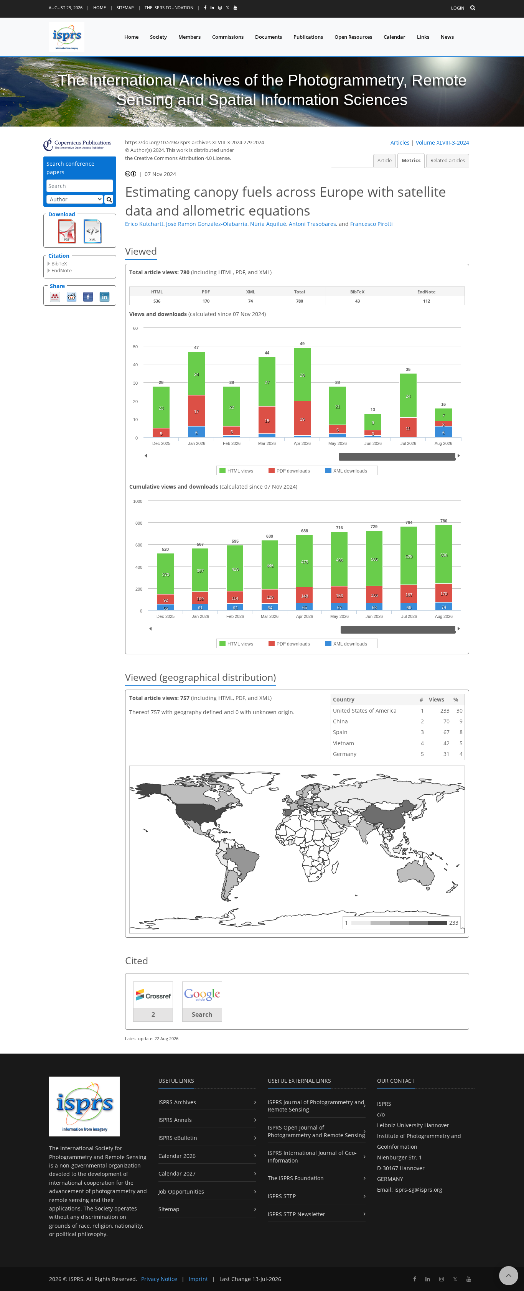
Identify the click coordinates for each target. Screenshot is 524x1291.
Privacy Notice (159, 1279)
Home (99, 7)
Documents (268, 36)
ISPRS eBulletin (177, 1137)
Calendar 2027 (177, 1173)
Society (158, 36)
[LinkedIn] (104, 296)
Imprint (198, 1279)
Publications (308, 36)
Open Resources (353, 36)
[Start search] (108, 199)
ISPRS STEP (282, 1196)
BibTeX (59, 263)
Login (457, 8)
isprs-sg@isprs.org (418, 1189)
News (447, 36)
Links (423, 36)
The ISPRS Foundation (169, 7)
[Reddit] (71, 296)
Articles (400, 142)
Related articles (447, 160)
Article (384, 160)
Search (202, 1014)
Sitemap (125, 7)
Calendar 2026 (177, 1155)
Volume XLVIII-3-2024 (442, 142)
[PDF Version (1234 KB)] (67, 230)
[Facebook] (88, 296)
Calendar (394, 36)
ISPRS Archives (177, 1102)
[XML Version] (93, 230)
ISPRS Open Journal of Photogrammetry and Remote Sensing (316, 1131)
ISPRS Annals (175, 1119)
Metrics (411, 160)
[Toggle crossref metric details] (153, 994)
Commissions (228, 36)
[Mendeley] (55, 296)
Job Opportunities (181, 1191)
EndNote (61, 270)
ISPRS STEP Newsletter (296, 1214)
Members (189, 36)
